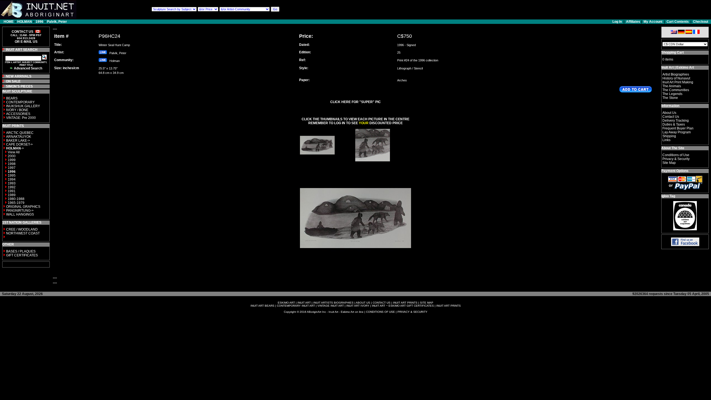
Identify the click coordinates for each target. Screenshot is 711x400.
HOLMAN (24, 22)
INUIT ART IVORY (357, 305)
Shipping (669, 136)
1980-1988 (16, 199)
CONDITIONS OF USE (380, 311)
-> (15, 148)
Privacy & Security (676, 159)
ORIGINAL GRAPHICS (23, 207)
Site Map (669, 163)
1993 (12, 183)
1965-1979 (16, 203)
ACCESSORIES (18, 114)
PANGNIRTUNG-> (20, 210)
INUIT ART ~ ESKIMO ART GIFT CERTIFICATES (403, 305)
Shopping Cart (672, 52)
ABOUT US (363, 302)
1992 (12, 187)
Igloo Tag (668, 196)
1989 (12, 195)
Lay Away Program (676, 132)
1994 (12, 179)
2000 (12, 156)
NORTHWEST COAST (22, 233)
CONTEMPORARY (20, 102)
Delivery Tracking (675, 120)
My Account (653, 22)
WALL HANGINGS (20, 214)
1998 (12, 164)
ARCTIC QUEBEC (20, 133)
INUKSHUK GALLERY (23, 106)
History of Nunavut (676, 78)
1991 (12, 191)
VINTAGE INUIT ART (330, 305)
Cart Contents (678, 22)
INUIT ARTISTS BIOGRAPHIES (333, 302)
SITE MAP (426, 302)
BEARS (11, 98)
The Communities (675, 90)
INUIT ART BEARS (262, 305)
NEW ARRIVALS (18, 76)
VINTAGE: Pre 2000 (21, 118)
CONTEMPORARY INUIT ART (296, 305)
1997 (12, 168)
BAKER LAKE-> (18, 140)
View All (14, 152)
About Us (669, 113)
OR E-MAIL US (26, 42)
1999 (12, 160)
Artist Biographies (675, 74)
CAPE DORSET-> (19, 144)
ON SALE (13, 81)
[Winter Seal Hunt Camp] (317, 161)
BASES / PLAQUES (21, 251)
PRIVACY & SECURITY (412, 311)
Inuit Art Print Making (677, 82)
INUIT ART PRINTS (405, 302)
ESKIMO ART (286, 302)
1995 (12, 176)
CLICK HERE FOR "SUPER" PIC (355, 102)
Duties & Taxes (673, 124)
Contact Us (670, 117)
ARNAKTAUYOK (18, 137)
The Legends (672, 94)
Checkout (700, 22)
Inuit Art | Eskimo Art (677, 67)
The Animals (671, 86)
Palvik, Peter (57, 22)
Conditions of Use (675, 155)
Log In (617, 22)
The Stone (670, 98)
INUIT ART (304, 302)
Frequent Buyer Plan (678, 128)
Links (666, 140)
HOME (9, 22)
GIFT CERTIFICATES (22, 255)
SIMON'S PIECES (19, 86)
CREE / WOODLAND (21, 229)
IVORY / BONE (17, 110)
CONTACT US (381, 302)
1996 (39, 22)
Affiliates (633, 22)
